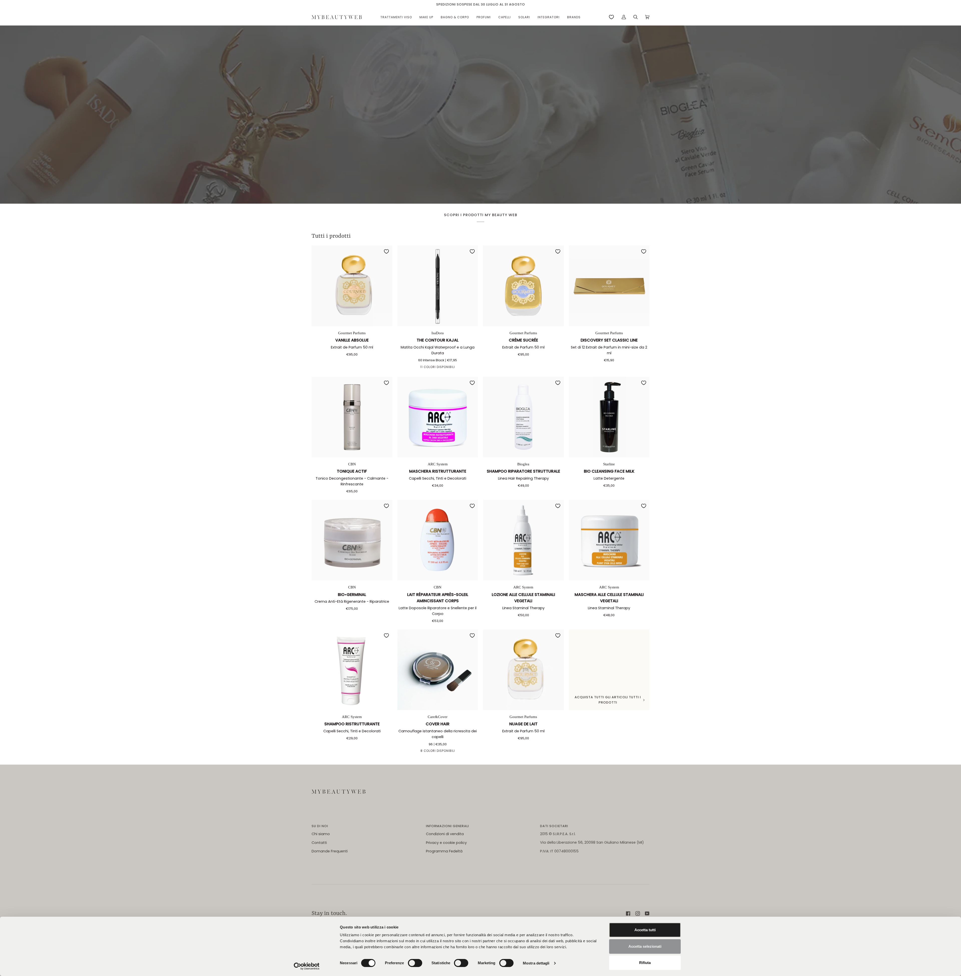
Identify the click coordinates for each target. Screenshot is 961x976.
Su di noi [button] (320, 826)
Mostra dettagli (536, 963)
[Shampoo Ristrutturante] (352, 669)
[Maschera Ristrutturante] (437, 417)
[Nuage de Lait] (523, 669)
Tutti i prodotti (331, 236)
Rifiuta (645, 962)
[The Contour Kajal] (437, 285)
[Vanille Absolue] (352, 285)
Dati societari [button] (554, 826)
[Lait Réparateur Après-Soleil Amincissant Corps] (437, 540)
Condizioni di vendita (445, 833)
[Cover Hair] (437, 669)
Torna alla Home (480, 128)
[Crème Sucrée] (523, 285)
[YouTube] (647, 913)
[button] (396, 17)
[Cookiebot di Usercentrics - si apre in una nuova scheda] (307, 966)
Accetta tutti (645, 930)
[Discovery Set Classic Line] (609, 285)
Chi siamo (321, 833)
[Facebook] (628, 913)
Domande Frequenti (330, 851)
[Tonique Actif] (352, 417)
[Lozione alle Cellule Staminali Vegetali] (523, 540)
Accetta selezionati (644, 946)
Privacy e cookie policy (446, 842)
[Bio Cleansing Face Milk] (609, 417)
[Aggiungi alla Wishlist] (386, 251)
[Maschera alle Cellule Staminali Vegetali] (609, 540)
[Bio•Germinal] (352, 540)
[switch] (415, 963)
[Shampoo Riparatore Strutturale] (523, 417)
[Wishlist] (611, 17)
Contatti (319, 842)
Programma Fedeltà (444, 851)
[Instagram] (637, 913)
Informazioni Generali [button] (447, 826)
